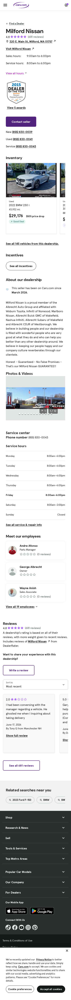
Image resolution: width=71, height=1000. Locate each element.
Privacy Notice (44, 959)
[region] (35, 973)
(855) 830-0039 (22, 132)
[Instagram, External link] (28, 927)
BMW (46, 799)
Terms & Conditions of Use (17, 940)
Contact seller (21, 121)
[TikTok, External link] (8, 927)
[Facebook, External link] (14, 927)
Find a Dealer (16, 23)
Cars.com (23, 966)
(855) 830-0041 (23, 139)
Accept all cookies (51, 989)
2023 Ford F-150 (21, 799)
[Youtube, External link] (21, 927)
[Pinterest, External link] (35, 927)
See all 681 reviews (21, 765)
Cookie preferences (20, 989)
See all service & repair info (24, 524)
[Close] (67, 951)
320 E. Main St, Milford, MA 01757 (30, 41)
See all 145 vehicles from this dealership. (32, 243)
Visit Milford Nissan (18, 48)
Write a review (18, 670)
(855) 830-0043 (26, 146)
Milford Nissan (37, 641)
